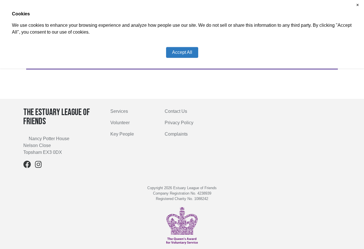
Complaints (176, 134)
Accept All (182, 52)
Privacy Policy (179, 122)
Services (119, 111)
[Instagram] (38, 165)
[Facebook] (27, 165)
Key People (122, 134)
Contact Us (176, 111)
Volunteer (120, 122)
